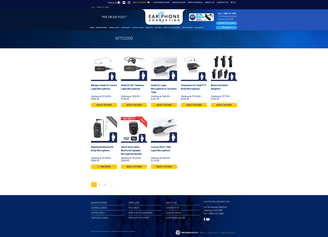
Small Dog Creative (128, 231)
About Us (171, 202)
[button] (202, 17)
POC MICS (134, 207)
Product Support (139, 217)
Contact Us (173, 207)
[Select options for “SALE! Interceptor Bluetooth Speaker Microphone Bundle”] (144, 119)
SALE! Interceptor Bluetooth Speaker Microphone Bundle (131, 150)
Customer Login (175, 217)
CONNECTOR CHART (226, 23)
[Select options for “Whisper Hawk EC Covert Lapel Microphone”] (114, 58)
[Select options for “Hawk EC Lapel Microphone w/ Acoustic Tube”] (174, 58)
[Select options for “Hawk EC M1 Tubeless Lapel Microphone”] (144, 58)
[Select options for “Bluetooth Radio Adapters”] (234, 58)
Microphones (99, 202)
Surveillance (99, 207)
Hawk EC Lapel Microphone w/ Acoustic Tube (164, 89)
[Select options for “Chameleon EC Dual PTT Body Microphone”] (204, 58)
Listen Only (98, 212)
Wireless (134, 202)
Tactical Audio (99, 217)
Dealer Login (173, 212)
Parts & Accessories (140, 212)
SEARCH (227, 27)
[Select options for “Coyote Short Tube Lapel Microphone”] (174, 119)
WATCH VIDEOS (140, 2)
